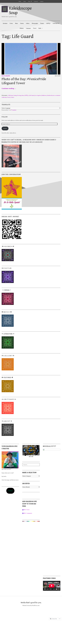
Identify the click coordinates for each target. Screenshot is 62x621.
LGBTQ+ (48, 23)
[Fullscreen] (58, 589)
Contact (41, 1)
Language (28, 28)
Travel (34, 28)
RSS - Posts (26, 509)
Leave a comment (56, 95)
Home (20, 1)
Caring (15, 95)
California (10, 95)
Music (16, 23)
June (23, 95)
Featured (36, 1)
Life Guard (31, 95)
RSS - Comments (28, 513)
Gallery (27, 23)
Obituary (22, 28)
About (24, 1)
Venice (12, 97)
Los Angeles (38, 95)
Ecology (19, 95)
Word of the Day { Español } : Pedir (29, 447)
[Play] (45, 589)
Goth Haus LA (56, 23)
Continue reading (9, 88)
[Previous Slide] (24, 450)
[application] (51, 586)
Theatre (42, 23)
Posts (29, 1)
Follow (5, 117)
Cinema (22, 23)
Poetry (11, 23)
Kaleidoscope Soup (20, 10)
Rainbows (44, 95)
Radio (40, 28)
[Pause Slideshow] (36, 449)
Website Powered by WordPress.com (30, 605)
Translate (13, 110)
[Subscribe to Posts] (22, 509)
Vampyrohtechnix (31, 450)
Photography (35, 23)
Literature (5, 23)
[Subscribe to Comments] (22, 513)
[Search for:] (31, 464)
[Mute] (56, 589)
